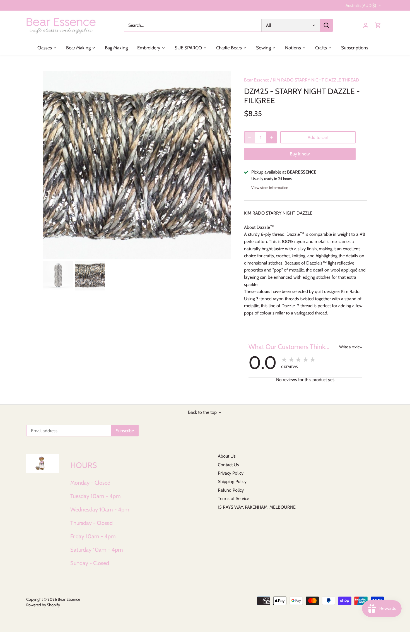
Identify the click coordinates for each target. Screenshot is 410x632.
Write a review (350, 347)
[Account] (366, 25)
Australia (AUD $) (361, 5)
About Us (227, 456)
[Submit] (326, 25)
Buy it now (300, 154)
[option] (137, 165)
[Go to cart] (378, 25)
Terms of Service (233, 498)
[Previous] (52, 165)
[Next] (222, 165)
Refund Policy (231, 490)
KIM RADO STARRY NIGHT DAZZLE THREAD (316, 80)
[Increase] (271, 137)
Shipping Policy (232, 481)
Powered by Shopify (43, 604)
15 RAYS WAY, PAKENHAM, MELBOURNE (257, 507)
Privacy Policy (230, 473)
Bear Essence (256, 80)
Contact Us (228, 464)
